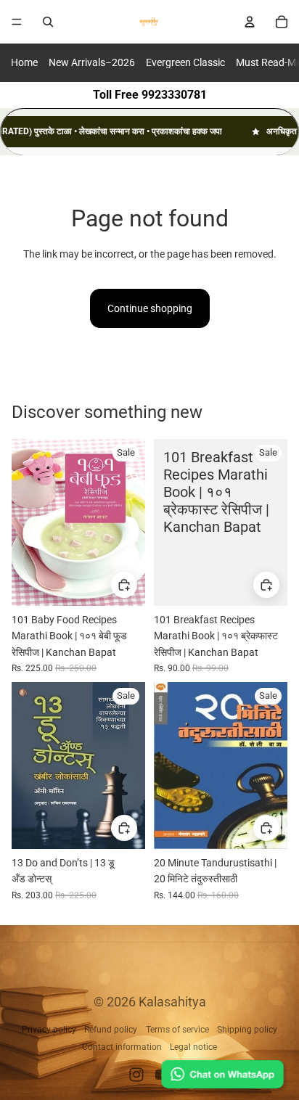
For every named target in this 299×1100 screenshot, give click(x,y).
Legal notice (193, 1047)
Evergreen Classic (185, 62)
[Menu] (16, 21)
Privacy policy (49, 1030)
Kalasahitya (172, 1001)
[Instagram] (136, 1074)
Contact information (122, 1047)
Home (24, 62)
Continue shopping (149, 308)
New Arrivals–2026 (92, 62)
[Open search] (48, 22)
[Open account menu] (250, 22)
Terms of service (177, 1030)
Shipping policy (247, 1030)
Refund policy (110, 1030)
